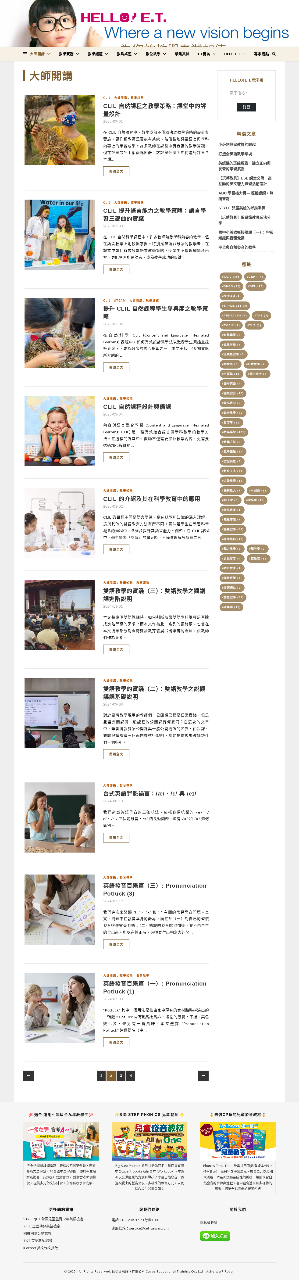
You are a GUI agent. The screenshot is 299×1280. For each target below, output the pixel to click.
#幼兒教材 (232, 403)
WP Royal (226, 1271)
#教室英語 (232, 461)
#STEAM (231, 296)
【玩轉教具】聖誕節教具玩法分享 (244, 220)
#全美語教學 (233, 354)
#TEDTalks (234, 315)
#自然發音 (232, 558)
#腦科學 (257, 548)
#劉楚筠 (230, 364)
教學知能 (126, 398)
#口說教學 (256, 364)
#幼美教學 (233, 412)
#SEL (256, 286)
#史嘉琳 (231, 374)
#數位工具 (233, 471)
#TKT (261, 315)
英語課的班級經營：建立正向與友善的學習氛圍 (244, 166)
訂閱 (246, 107)
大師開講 (37, 53)
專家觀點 (261, 53)
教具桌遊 (124, 53)
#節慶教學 (233, 529)
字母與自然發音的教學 (237, 247)
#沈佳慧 (255, 500)
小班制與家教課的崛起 (237, 145)
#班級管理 (232, 519)
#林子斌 (230, 500)
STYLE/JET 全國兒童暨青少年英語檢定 (53, 1218)
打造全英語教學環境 (235, 154)
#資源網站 (232, 587)
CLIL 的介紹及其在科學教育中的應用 (151, 499)
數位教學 (153, 53)
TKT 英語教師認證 (37, 1240)
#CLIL (230, 276)
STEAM (120, 300)
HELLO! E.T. (235, 53)
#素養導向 (233, 539)
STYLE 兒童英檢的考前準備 (241, 208)
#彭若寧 (231, 422)
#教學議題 (233, 451)
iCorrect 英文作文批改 (40, 1247)
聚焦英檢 (182, 53)
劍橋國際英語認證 (37, 1233)
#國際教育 (233, 393)
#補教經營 (232, 578)
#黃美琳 (231, 607)
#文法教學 (233, 480)
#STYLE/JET (235, 305)
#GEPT (255, 276)
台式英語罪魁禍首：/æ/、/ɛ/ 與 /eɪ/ (149, 793)
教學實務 (66, 53)
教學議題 (95, 53)
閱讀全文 (116, 171)
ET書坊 (204, 53)
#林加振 (258, 490)
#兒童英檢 (232, 344)
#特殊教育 (232, 510)
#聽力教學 (232, 548)
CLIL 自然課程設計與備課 (137, 407)
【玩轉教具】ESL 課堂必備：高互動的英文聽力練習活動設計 (245, 181)
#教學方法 (232, 442)
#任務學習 (232, 334)
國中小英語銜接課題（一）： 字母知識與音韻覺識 (246, 235)
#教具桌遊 (234, 432)
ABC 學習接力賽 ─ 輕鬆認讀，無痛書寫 (245, 196)
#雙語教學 (233, 597)
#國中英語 (232, 383)
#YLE (254, 325)
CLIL (107, 98)
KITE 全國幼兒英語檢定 (41, 1226)
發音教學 (126, 785)
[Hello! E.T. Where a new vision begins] (149, 33)
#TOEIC (231, 325)
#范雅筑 (258, 558)
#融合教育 (232, 568)
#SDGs (231, 286)
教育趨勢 (137, 98)
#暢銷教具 (232, 490)
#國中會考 (258, 374)
